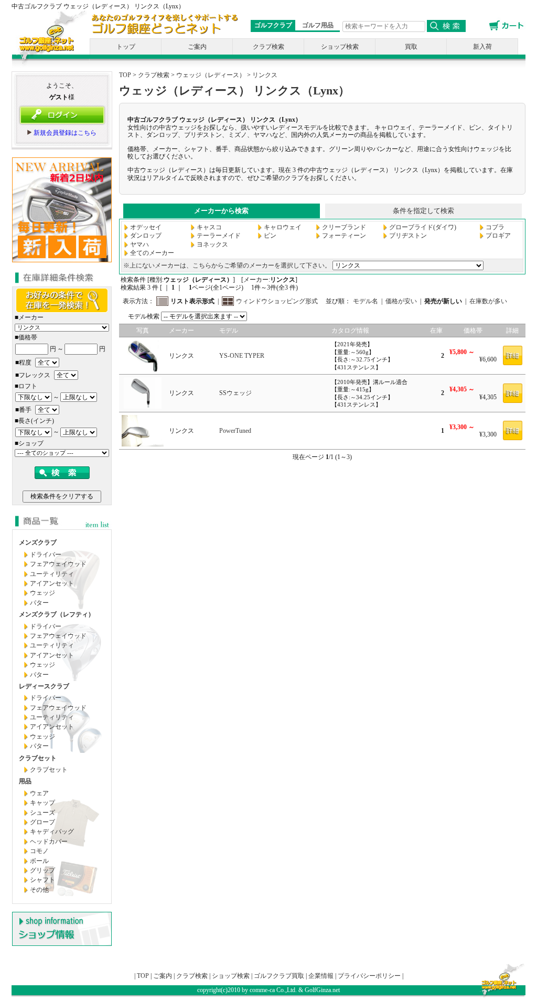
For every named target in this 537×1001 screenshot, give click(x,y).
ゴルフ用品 (318, 25)
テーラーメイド (219, 235)
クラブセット (49, 769)
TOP (125, 75)
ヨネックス (212, 244)
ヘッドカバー (49, 841)
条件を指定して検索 (423, 211)
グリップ (42, 870)
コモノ (39, 851)
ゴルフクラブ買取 (279, 975)
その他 (39, 889)
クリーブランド (344, 227)
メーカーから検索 (221, 211)
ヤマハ (139, 244)
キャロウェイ (283, 227)
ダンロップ (146, 235)
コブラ (495, 227)
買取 (411, 46)
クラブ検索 (268, 46)
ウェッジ (42, 593)
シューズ (42, 812)
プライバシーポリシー (369, 975)
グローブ (42, 822)
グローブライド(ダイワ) (422, 227)
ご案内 (197, 46)
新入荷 (482, 46)
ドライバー (45, 554)
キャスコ (209, 227)
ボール (39, 861)
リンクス (264, 75)
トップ (125, 46)
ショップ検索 (340, 46)
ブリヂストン (408, 235)
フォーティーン (344, 235)
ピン (270, 235)
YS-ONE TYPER (241, 355)
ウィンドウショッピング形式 (277, 301)
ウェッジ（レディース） (210, 75)
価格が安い (401, 301)
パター (39, 602)
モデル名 (365, 301)
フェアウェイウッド (58, 564)
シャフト (42, 879)
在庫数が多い (488, 301)
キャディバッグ (52, 831)
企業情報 (321, 975)
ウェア (39, 793)
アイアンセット (52, 583)
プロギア (498, 235)
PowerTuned (235, 430)
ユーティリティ (52, 574)
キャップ (42, 802)
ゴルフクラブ (273, 25)
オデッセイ (146, 227)
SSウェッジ (235, 393)
